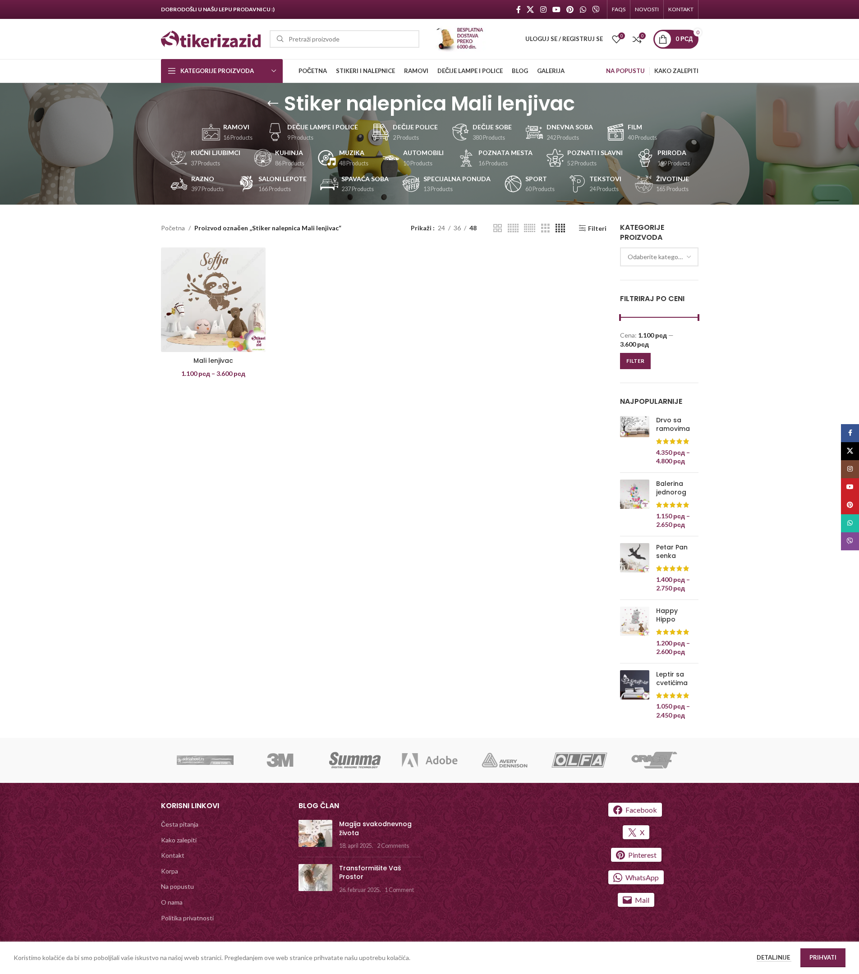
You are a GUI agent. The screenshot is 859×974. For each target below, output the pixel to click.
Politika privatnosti (187, 918)
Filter (635, 360)
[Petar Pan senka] (634, 568)
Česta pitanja (179, 824)
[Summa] (354, 760)
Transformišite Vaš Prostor (370, 873)
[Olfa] (579, 760)
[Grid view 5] (513, 228)
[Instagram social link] (543, 9)
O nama (172, 902)
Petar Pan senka (672, 552)
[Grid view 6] (529, 228)
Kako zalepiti (179, 840)
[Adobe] (429, 760)
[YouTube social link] (556, 9)
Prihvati (822, 957)
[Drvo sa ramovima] (634, 441)
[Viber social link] (595, 9)
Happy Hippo (667, 615)
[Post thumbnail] (315, 835)
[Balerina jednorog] (634, 504)
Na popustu (177, 886)
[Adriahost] (205, 760)
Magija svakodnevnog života (375, 828)
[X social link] (530, 9)
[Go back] (273, 104)
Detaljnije (774, 957)
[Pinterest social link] (570, 9)
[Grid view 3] (545, 228)
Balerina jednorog (671, 488)
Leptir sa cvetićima (672, 679)
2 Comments (393, 845)
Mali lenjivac (213, 360)
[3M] (280, 760)
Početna (173, 228)
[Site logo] (211, 38)
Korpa (169, 871)
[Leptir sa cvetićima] (634, 695)
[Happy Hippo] (634, 631)
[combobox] (659, 256)
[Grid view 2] (497, 228)
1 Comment (399, 890)
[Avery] (504, 760)
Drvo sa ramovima (673, 425)
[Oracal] (654, 760)
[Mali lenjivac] (213, 299)
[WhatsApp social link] (583, 9)
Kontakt (172, 855)
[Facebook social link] (518, 9)
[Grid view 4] (560, 228)
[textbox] (659, 256)
